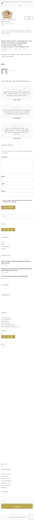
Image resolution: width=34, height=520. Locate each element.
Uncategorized (5, 246)
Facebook (10, 5)
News (7, 30)
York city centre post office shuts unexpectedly (14, 276)
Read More (17, 100)
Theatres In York (5, 478)
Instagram (14, 5)
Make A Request (5, 485)
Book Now (4, 487)
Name (3, 176)
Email (3, 184)
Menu (29, 18)
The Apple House (8, 20)
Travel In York (4, 476)
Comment (4, 157)
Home (3, 30)
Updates (3, 249)
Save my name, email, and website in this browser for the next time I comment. (17, 201)
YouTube (16, 5)
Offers (3, 244)
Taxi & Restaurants (6, 481)
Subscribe (17, 507)
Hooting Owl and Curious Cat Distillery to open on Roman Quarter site (17, 93)
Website (3, 191)
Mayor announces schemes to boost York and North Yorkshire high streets (17, 112)
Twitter (12, 5)
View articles (12, 70)
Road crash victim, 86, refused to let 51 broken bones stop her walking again (17, 131)
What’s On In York (5, 483)
